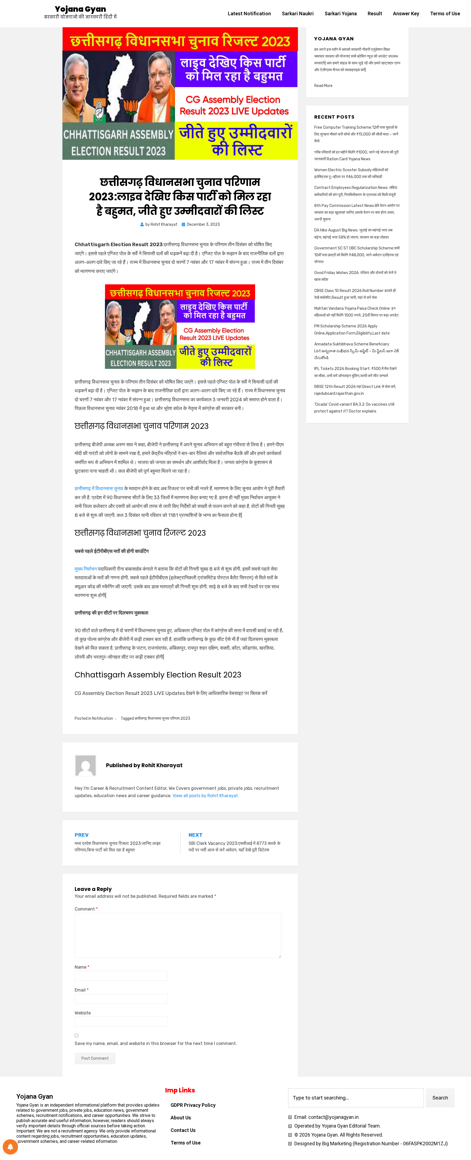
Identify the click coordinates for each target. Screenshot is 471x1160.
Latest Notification (249, 13)
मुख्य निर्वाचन (86, 569)
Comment (86, 909)
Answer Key (406, 13)
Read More (323, 85)
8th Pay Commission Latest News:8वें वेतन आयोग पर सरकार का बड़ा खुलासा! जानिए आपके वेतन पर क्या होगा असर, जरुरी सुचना (357, 212)
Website (83, 1013)
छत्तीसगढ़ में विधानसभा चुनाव (99, 489)
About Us (181, 1117)
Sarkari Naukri (298, 13)
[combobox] (356, 1097)
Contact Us (183, 1130)
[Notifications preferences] (10, 1147)
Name (82, 967)
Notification (102, 718)
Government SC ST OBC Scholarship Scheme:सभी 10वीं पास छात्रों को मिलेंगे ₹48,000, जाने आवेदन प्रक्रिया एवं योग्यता (357, 255)
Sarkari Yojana (341, 13)
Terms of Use (445, 13)
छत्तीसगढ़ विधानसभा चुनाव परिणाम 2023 (162, 718)
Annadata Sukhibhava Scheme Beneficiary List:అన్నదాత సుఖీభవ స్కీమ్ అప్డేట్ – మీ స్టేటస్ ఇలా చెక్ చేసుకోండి (356, 351)
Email (82, 990)
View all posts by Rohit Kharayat (205, 795)
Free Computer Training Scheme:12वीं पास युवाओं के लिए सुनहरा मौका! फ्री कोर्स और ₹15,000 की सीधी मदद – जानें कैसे (356, 134)
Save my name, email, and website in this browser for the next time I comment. (156, 1043)
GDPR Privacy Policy (193, 1105)
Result (375, 13)
